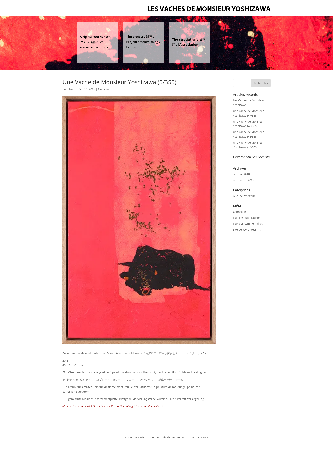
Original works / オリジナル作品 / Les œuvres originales (96, 42)
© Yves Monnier (135, 437)
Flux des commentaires (248, 223)
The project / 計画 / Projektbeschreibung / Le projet (143, 42)
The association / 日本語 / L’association (188, 42)
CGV (191, 437)
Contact (203, 437)
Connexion (240, 212)
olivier (72, 89)
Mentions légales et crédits (167, 437)
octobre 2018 (241, 174)
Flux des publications (246, 218)
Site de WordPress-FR (247, 229)
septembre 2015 (243, 180)
